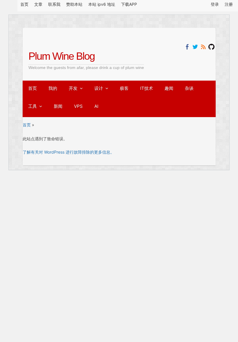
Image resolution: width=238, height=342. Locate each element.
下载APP (129, 4)
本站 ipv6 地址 (101, 4)
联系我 (54, 4)
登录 (215, 4)
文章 (38, 4)
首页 (24, 4)
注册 (229, 4)
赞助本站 (74, 4)
